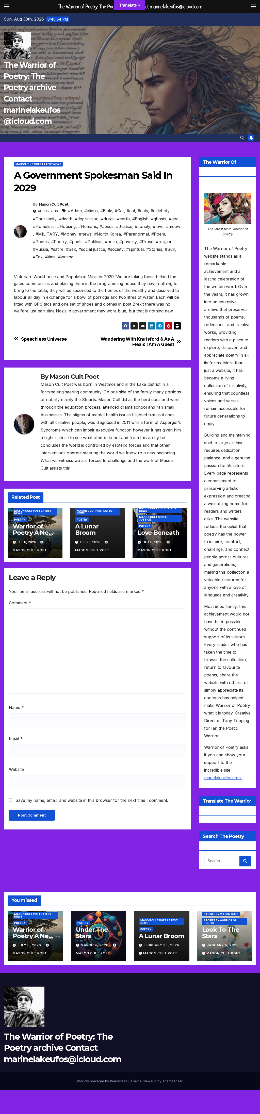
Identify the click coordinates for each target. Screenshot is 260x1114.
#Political (93, 241)
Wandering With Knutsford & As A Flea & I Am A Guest (137, 341)
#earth (123, 218)
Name (16, 707)
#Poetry (59, 241)
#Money (68, 234)
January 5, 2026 (223, 945)
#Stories (154, 249)
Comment (20, 602)
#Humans (87, 226)
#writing (65, 256)
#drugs (108, 218)
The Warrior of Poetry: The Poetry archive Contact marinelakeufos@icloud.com (62, 1047)
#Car (119, 210)
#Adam (75, 210)
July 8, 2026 (30, 945)
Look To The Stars (220, 933)
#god (173, 218)
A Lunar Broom (87, 529)
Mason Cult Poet (54, 204)
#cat (131, 210)
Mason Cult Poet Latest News (38, 164)
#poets (76, 241)
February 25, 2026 (161, 945)
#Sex (71, 249)
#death (65, 218)
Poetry (19, 519)
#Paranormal (136, 234)
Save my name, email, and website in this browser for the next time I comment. (91, 800)
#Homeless (44, 226)
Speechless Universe (44, 339)
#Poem (158, 234)
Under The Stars (92, 933)
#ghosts (158, 218)
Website (16, 769)
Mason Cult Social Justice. (153, 518)
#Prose (146, 241)
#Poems (41, 241)
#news (85, 234)
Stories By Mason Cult (221, 914)
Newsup (149, 1081)
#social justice (91, 249)
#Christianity (45, 218)
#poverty (128, 241)
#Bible (106, 210)
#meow (173, 226)
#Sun (170, 249)
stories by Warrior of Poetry (220, 921)
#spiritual (135, 249)
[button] (242, 137)
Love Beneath (158, 532)
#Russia (40, 249)
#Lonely (142, 226)
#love (158, 226)
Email (16, 738)
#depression (87, 218)
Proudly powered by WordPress (102, 1081)
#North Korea (107, 234)
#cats (143, 210)
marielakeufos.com (223, 777)
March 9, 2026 (95, 945)
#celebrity (160, 210)
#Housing (66, 226)
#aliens (91, 210)
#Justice (124, 226)
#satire (57, 249)
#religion (164, 241)
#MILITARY (47, 234)
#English (140, 218)
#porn (111, 241)
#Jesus (106, 226)
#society (116, 249)
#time (50, 256)
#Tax (38, 256)
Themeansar (172, 1081)
